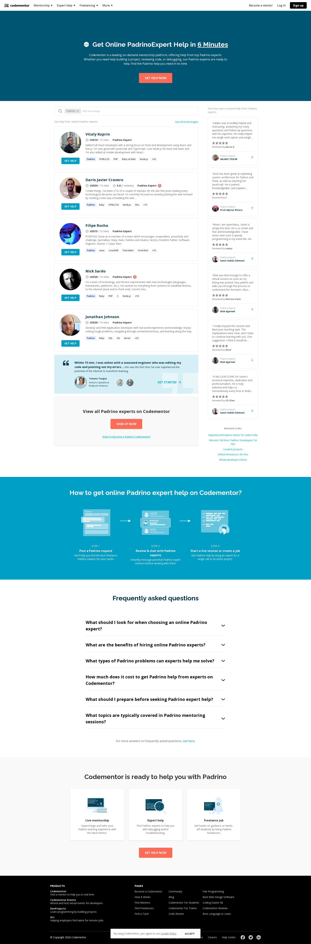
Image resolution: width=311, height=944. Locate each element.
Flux (137, 204)
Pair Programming (213, 891)
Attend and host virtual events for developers (76, 901)
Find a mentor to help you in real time (72, 893)
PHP (116, 159)
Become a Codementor (148, 891)
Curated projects (233, 449)
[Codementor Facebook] (243, 937)
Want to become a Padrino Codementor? (126, 436)
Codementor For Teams (183, 908)
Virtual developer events (233, 459)
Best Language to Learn (217, 913)
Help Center (229, 937)
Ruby (101, 204)
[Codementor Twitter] (251, 937)
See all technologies (186, 121)
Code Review (176, 913)
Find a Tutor (142, 913)
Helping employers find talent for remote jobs (76, 919)
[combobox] (138, 111)
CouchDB (113, 250)
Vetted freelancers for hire (233, 454)
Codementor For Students (184, 902)
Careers (212, 937)
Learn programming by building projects (73, 910)
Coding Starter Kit (213, 902)
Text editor (128, 250)
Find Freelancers (144, 908)
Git (118, 338)
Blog (171, 897)
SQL (110, 338)
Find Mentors (142, 902)
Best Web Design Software (218, 897)
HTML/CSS (104, 159)
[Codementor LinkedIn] (258, 937)
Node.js (144, 159)
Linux (101, 250)
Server (127, 338)
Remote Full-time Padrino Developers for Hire (233, 442)
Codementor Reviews (215, 908)
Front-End (143, 250)
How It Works (142, 897)
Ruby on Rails (129, 159)
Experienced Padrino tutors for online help (232, 435)
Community (175, 891)
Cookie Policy (168, 933)
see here (189, 741)
